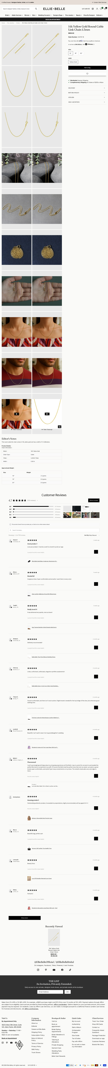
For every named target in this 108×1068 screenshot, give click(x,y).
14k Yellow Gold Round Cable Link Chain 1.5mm (54, 950)
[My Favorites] (101, 9)
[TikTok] (70, 970)
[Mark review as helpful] (96, 552)
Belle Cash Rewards (58, 1056)
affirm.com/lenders (60, 1004)
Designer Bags (57, 15)
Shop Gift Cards (97, 1024)
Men (33, 15)
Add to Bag (87, 67)
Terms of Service (37, 1043)
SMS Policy (35, 1049)
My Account (76, 1021)
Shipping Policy (37, 1032)
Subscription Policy (38, 1035)
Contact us (95, 1027)
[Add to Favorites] (87, 74)
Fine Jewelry (69, 15)
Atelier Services (16, 15)
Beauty (78, 15)
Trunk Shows (36, 1052)
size (69, 49)
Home (3, 23)
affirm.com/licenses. (32, 1009)
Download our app (98, 1038)
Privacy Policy (36, 1046)
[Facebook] (62, 970)
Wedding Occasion (44, 15)
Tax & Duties (76, 1038)
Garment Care (56, 1048)
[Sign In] (97, 9)
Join (67, 992)
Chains (18, 23)
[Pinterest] (46, 970)
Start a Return (76, 1027)
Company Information (36, 1019)
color (70, 58)
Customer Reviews (98, 1041)
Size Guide (75, 1035)
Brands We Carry (98, 1044)
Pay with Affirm (77, 1041)
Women (26, 15)
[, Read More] (93, 9)
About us (35, 1023)
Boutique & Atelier (59, 1018)
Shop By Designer (89, 15)
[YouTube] (54, 970)
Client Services (97, 1018)
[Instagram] (38, 970)
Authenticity (76, 1024)
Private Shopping (57, 1045)
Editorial (98, 15)
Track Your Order (98, 1021)
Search (36, 9)
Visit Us (54, 1021)
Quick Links (76, 1018)
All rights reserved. (19, 1065)
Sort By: (86, 535)
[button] (37, 500)
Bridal (7, 15)
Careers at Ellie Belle (38, 1029)
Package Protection (98, 1035)
